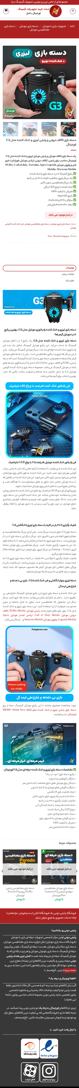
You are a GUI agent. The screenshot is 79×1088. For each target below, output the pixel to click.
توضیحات (70, 268)
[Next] (6, 82)
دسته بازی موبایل (28, 26)
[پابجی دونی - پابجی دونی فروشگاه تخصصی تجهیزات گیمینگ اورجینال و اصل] (39, 11)
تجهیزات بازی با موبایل (54, 26)
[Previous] (70, 82)
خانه (72, 26)
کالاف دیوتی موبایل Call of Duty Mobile (39, 613)
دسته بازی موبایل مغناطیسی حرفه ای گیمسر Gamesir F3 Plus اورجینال (58, 892)
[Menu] (73, 11)
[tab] (39, 268)
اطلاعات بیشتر (68, 274)
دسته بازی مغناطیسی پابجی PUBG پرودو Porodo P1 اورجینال (20, 892)
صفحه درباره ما (69, 970)
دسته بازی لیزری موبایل (60, 224)
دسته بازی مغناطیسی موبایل (37, 224)
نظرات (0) (70, 281)
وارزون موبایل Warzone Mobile (40, 620)
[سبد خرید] (6, 11)
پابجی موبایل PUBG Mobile (25, 611)
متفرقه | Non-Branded (58, 236)
